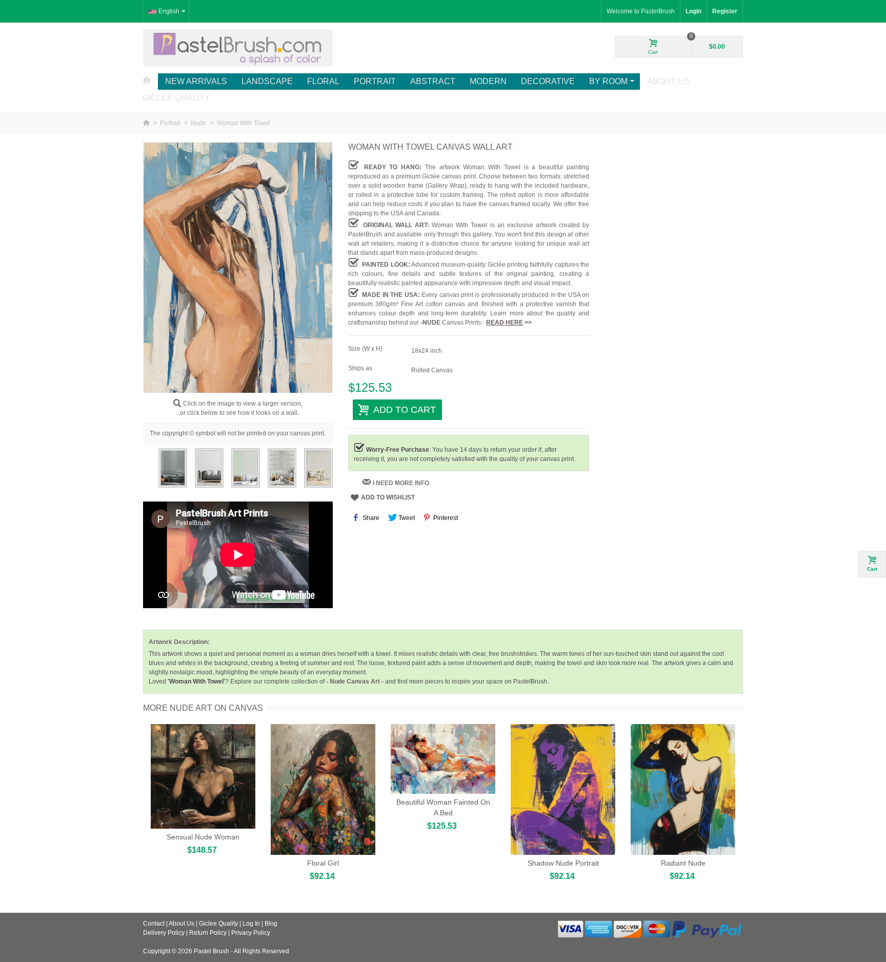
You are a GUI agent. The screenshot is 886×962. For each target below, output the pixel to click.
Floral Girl (323, 863)
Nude (199, 123)
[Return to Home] (147, 123)
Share (370, 518)
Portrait (375, 81)
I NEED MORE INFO (401, 483)
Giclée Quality (176, 97)
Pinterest (445, 518)
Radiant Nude (683, 863)
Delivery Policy (164, 932)
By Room (608, 81)
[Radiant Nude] (683, 789)
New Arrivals (196, 81)
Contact (154, 923)
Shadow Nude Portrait (563, 863)
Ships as (361, 368)
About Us (668, 81)
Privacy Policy (250, 932)
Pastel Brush (211, 951)
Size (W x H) (366, 348)
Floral (323, 81)
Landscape (267, 81)
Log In (251, 923)
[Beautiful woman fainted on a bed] (443, 759)
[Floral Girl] (323, 789)
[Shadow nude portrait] (563, 789)
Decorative (548, 81)
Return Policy (208, 932)
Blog (271, 923)
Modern (488, 81)
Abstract (432, 81)
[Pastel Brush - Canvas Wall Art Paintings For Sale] (238, 47)
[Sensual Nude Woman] (203, 776)
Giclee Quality (218, 923)
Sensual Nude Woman (203, 837)
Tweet (406, 518)
